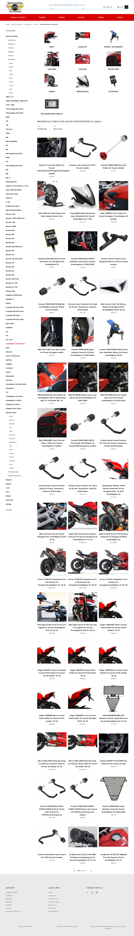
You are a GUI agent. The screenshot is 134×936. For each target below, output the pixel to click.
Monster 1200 (10, 222)
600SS (8, 117)
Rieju (9, 446)
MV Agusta (10, 438)
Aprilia (9, 74)
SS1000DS (9, 327)
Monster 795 (10, 255)
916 (7, 161)
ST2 (7, 332)
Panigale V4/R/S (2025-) (13, 408)
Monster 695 (10, 242)
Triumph (10, 453)
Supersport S (10, 388)
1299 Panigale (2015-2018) (14, 113)
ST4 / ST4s (9, 340)
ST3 (7, 336)
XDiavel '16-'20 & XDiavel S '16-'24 (17, 186)
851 (7, 145)
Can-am (10, 85)
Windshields (10, 376)
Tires (7, 492)
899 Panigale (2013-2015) (14, 153)
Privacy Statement (25, 926)
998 (7, 174)
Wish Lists (53, 905)
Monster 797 (10, 263)
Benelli (9, 63)
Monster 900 (10, 275)
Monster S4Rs (10, 291)
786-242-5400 (67, 5)
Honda (9, 416)
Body (7, 348)
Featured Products (13, 911)
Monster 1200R (11, 226)
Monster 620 (10, 238)
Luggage (9, 364)
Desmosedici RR (11, 182)
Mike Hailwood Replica (13, 210)
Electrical (9, 380)
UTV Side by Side (12, 472)
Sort (54, 126)
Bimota (9, 67)
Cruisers (9, 48)
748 (7, 121)
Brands (62, 17)
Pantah (8, 303)
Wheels (120, 17)
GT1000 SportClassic (12, 206)
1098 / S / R (9, 97)
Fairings (42, 17)
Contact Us (53, 899)
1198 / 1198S (10, 105)
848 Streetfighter (11, 141)
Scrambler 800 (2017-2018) (15, 307)
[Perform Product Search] (83, 9)
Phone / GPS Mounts (13, 356)
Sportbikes (10, 59)
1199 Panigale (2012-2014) (14, 109)
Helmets (81, 17)
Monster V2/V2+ (11, 412)
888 (7, 149)
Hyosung (10, 420)
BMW (9, 71)
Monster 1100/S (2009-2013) (15, 218)
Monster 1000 (10, 214)
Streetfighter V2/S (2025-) (14, 396)
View (38, 126)
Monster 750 (10, 251)
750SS (8, 133)
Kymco (9, 431)
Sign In (109, 7)
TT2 (7, 392)
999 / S (8, 178)
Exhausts (9, 352)
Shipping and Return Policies (67, 926)
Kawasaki (10, 424)
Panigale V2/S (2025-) (13, 404)
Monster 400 (10, 230)
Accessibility (54, 911)
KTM (9, 427)
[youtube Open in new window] (97, 893)
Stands (8, 372)
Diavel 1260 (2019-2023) (14, 190)
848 (7, 137)
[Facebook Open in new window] (88, 893)
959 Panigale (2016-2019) (14, 166)
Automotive (11, 40)
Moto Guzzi (10, 435)
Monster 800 (10, 267)
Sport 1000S (10, 323)
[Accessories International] (15, 7)
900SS (8, 157)
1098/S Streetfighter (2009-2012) (17, 101)
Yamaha (10, 457)
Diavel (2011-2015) (12, 194)
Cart (123, 7)
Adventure (10, 44)
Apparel (101, 17)
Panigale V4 (10, 299)
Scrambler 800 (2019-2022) (15, 311)
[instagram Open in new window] (93, 893)
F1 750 (8, 202)
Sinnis (9, 464)
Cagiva (9, 82)
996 (7, 170)
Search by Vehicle (18, 17)
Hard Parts (9, 500)
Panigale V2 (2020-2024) (14, 295)
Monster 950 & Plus (12, 279)
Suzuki (9, 449)
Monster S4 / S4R (11, 287)
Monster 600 (10, 234)
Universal (10, 461)
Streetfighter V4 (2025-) (14, 400)
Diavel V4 (9, 198)
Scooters (10, 56)
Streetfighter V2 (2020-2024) (15, 344)
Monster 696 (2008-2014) (14, 246)
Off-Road (10, 52)
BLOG (50, 892)
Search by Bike (12, 892)
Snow (8, 488)
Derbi (9, 89)
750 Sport (9, 129)
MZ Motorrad (11, 442)
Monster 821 (10, 271)
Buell (9, 78)
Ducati (9, 93)
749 (7, 125)
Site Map (52, 908)
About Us (52, 896)
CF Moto (10, 468)
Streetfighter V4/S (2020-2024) (16, 384)
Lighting (8, 360)
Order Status (54, 902)
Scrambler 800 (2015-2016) (15, 319)
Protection (9, 368)
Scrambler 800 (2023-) (13, 315)
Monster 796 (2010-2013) (14, 259)
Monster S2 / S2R (11, 283)
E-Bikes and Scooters (13, 476)
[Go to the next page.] (91, 870)
